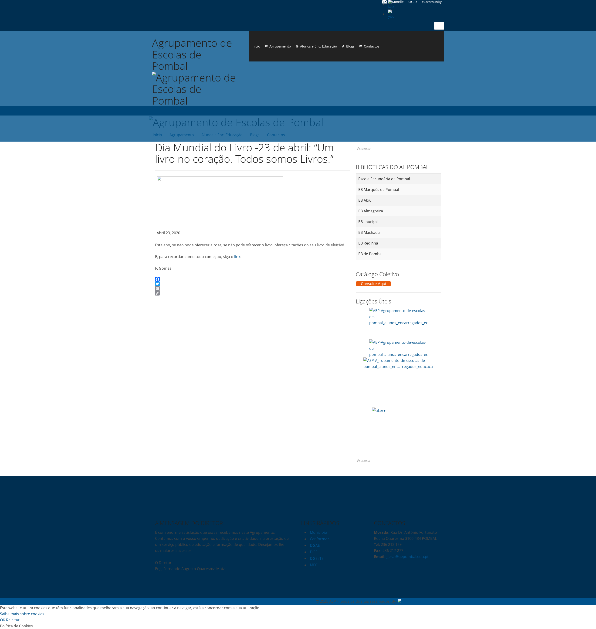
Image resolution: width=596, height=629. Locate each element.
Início (256, 46)
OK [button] (2, 619)
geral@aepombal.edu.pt (407, 556)
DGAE (315, 545)
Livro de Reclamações (215, 601)
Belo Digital (431, 601)
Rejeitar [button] (13, 619)
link (237, 256)
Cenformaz (319, 538)
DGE (314, 551)
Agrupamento (280, 46)
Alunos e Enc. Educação (318, 46)
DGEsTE (317, 558)
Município (318, 532)
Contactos (371, 46)
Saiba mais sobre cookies (22, 613)
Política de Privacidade (175, 601)
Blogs (350, 46)
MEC (314, 565)
